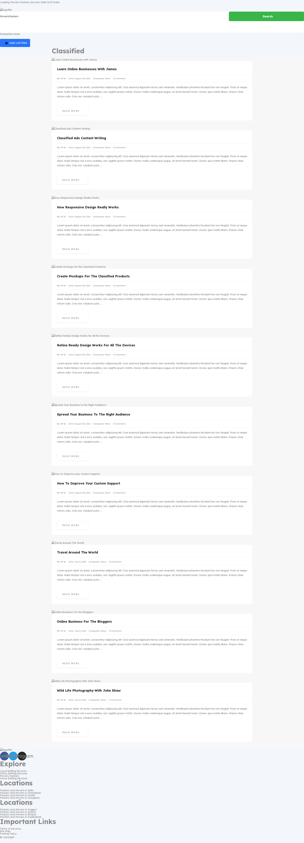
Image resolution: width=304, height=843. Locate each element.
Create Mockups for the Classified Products (93, 276)
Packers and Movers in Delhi (16, 790)
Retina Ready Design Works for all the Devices (96, 345)
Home (4, 34)
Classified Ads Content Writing (81, 138)
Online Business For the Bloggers (84, 621)
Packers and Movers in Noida (17, 795)
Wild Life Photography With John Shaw (89, 690)
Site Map (5, 831)
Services (14, 34)
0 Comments (119, 78)
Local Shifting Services (13, 771)
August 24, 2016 (82, 78)
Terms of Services (10, 829)
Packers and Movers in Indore (18, 812)
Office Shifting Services (13, 773)
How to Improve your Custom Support (88, 483)
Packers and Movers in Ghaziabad (20, 793)
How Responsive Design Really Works (88, 207)
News (107, 78)
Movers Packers (9, 776)
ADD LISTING (18, 43)
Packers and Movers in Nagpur (18, 809)
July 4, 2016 (80, 562)
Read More (71, 110)
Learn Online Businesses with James (87, 69)
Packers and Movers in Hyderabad (20, 817)
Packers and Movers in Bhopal (18, 814)
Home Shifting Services (13, 778)
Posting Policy (8, 833)
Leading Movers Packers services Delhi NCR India (29, 2)
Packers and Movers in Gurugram (20, 798)
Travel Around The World (77, 552)
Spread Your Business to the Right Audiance (93, 414)
